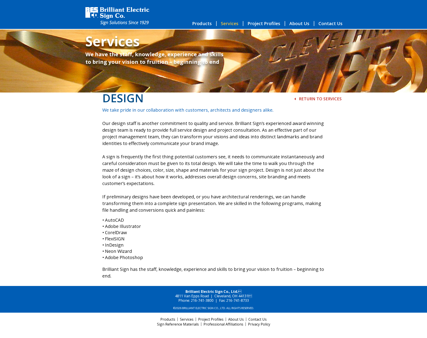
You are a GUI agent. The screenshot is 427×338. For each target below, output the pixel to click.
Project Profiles (264, 23)
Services (229, 23)
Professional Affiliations (223, 324)
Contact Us (330, 23)
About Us (299, 23)
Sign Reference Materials (178, 324)
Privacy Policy (259, 324)
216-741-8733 (237, 300)
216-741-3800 (202, 300)
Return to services (320, 98)
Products (202, 23)
